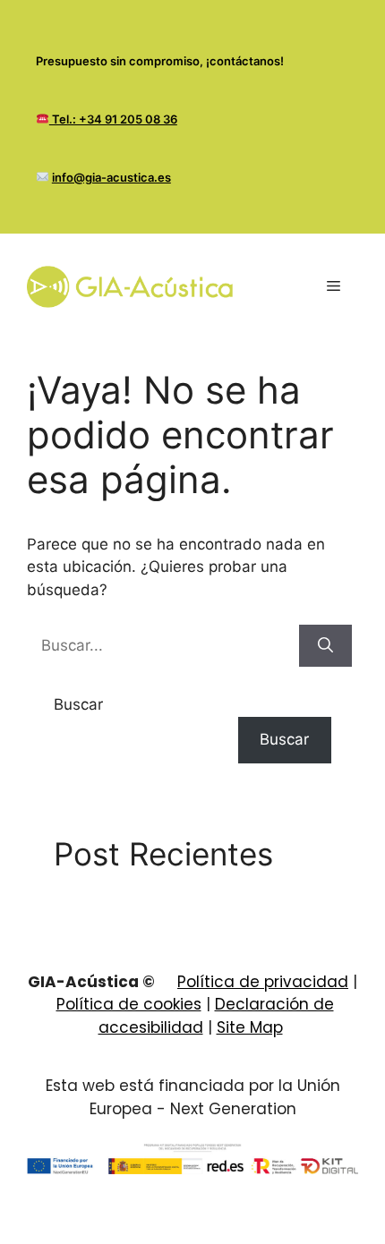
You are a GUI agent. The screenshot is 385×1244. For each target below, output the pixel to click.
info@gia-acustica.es (111, 177)
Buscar (78, 704)
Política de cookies (128, 1004)
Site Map (250, 1027)
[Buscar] (325, 646)
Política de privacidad (262, 982)
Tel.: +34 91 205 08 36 (113, 119)
